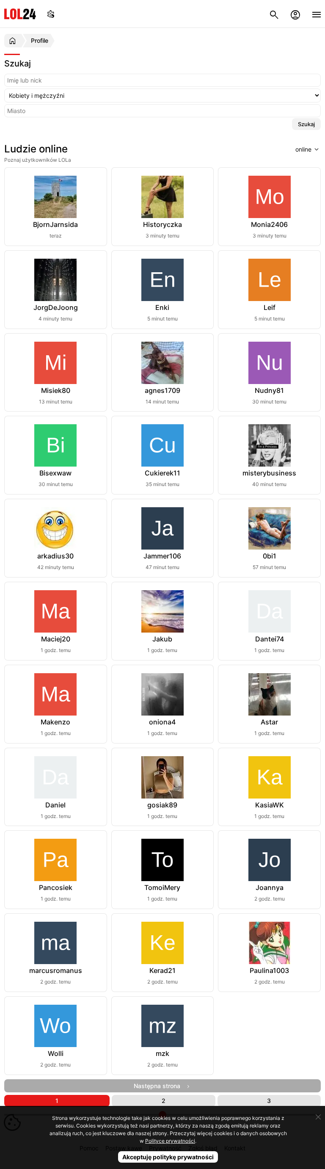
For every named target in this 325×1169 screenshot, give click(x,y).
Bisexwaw (55, 473)
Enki (162, 307)
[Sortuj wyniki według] (303, 149)
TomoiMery (162, 887)
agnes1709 (162, 390)
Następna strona (159, 1085)
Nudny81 (269, 390)
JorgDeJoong (55, 307)
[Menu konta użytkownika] (295, 14)
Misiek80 (55, 390)
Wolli (55, 1053)
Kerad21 (162, 970)
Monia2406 (269, 224)
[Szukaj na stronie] (274, 14)
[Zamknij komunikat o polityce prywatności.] (318, 1117)
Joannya (270, 887)
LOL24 (20, 14)
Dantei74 (269, 639)
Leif (269, 307)
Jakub (162, 639)
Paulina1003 (269, 970)
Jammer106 (162, 556)
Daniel (55, 805)
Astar (269, 722)
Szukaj (306, 124)
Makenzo (55, 722)
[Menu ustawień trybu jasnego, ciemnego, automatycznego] (50, 14)
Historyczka (162, 224)
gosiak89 (162, 805)
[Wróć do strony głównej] (13, 40)
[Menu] (316, 14)
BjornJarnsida (55, 224)
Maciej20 (55, 639)
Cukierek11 (162, 473)
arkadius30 (55, 556)
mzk (162, 1053)
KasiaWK (269, 805)
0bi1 (269, 556)
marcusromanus (55, 970)
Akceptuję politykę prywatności (168, 1157)
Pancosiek (55, 887)
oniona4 (162, 722)
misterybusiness (269, 473)
